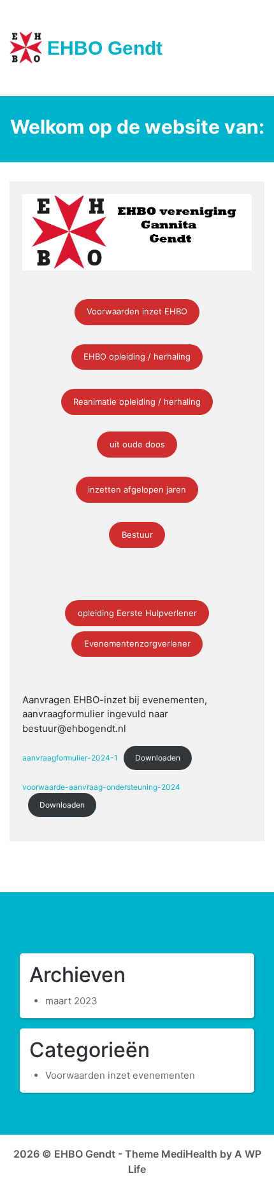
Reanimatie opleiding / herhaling (137, 401)
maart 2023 (71, 1001)
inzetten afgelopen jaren (137, 489)
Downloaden (157, 757)
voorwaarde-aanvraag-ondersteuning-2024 (101, 787)
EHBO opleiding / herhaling (137, 356)
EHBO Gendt (104, 48)
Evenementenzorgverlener (137, 643)
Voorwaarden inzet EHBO (137, 311)
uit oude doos (137, 444)
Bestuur (137, 534)
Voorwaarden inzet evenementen (120, 1075)
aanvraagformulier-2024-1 (70, 757)
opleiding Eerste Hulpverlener (137, 613)
